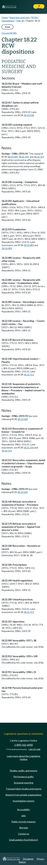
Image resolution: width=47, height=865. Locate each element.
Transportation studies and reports (23, 788)
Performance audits (23, 776)
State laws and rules (20, 17)
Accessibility (23, 809)
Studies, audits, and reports (23, 770)
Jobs (23, 815)
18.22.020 (12, 156)
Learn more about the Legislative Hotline (23, 758)
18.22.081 (29, 245)
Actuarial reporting (23, 782)
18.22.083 (7, 248)
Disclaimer (28, 858)
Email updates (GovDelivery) (23, 839)
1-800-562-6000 (23, 744)
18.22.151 (39, 156)
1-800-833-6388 (34, 749)
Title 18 (20, 20)
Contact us (23, 833)
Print (7, 27)
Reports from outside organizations (23, 794)
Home (5, 17)
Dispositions (8, 20)
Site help (23, 827)
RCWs (34, 17)
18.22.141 (24, 156)
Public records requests (23, 821)
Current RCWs (9, 33)
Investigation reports (23, 800)
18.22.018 (29, 115)
